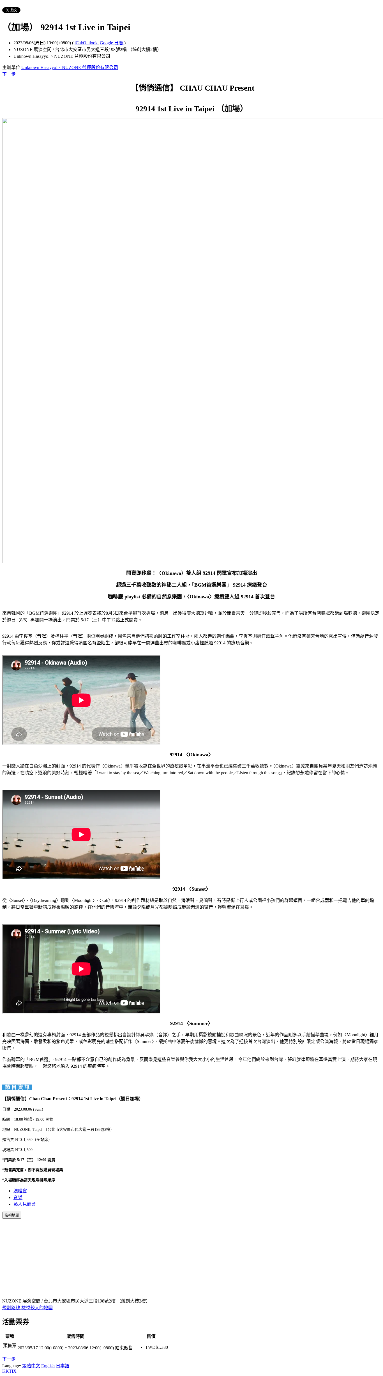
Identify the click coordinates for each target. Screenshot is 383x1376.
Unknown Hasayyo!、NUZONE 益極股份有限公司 (69, 67)
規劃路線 (11, 1307)
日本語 (62, 1365)
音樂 (17, 1197)
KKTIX (9, 1371)
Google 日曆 (112, 42)
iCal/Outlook (86, 42)
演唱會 (20, 1190)
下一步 (9, 74)
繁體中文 (31, 1365)
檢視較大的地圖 (37, 1307)
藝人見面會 (24, 1204)
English (48, 1365)
